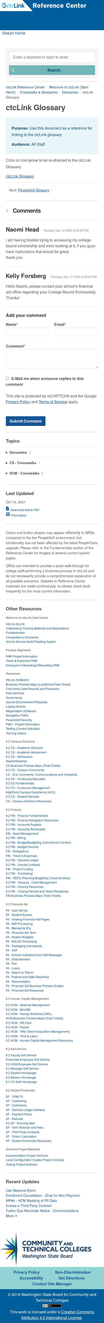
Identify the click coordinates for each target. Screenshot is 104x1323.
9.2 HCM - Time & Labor (21, 1036)
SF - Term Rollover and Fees (24, 1127)
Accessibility (31, 1278)
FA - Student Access (19, 915)
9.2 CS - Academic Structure (24, 748)
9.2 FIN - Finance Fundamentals (27, 815)
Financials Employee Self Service (28, 1059)
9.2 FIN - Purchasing (19, 873)
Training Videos (16, 733)
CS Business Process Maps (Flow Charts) (33, 765)
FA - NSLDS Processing (21, 941)
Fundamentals (15, 632)
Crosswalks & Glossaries (39, 92)
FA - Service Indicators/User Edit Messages (34, 955)
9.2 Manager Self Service (22, 1068)
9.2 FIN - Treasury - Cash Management (31, 882)
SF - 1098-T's (14, 1096)
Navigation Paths (17, 715)
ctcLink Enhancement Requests (26, 702)
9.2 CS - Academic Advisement (26, 752)
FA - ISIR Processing (19, 923)
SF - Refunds (14, 1119)
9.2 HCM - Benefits (18, 1009)
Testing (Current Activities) (23, 728)
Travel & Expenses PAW (21, 660)
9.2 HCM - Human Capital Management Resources (39, 1040)
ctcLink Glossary (20, 176)
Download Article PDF (24, 510)
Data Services (15, 693)
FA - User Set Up (17, 910)
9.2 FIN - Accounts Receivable (25, 829)
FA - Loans (13, 968)
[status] (52, 135)
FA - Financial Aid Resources (25, 990)
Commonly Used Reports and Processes (32, 689)
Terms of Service (53, 401)
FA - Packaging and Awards (24, 946)
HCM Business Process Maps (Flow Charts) (34, 1018)
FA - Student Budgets (19, 937)
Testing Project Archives (21, 1164)
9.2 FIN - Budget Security (22, 847)
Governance (14, 697)
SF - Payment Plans (19, 1114)
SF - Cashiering (16, 1101)
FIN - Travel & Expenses (21, 856)
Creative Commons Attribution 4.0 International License (57, 1314)
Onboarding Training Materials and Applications (37, 628)
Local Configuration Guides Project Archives (35, 1160)
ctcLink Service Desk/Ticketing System (31, 641)
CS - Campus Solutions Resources (29, 801)
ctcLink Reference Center (25, 87)
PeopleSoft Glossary (33, 190)
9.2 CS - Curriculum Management (28, 788)
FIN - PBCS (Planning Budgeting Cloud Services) (38, 878)
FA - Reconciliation (18, 981)
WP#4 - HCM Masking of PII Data (31, 1200)
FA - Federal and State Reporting (27, 977)
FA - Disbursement (18, 959)
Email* (60, 324)
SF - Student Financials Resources (28, 1141)
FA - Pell (11, 963)
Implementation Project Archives (27, 1155)
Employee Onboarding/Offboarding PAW (32, 665)
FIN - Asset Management (22, 833)
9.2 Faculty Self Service (21, 1055)
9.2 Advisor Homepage (21, 1077)
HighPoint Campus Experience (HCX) (30, 792)
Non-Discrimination (73, 1272)
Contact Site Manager (52, 1283)
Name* (12, 324)
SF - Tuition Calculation (21, 1136)
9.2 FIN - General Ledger (22, 860)
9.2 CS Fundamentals (20, 783)
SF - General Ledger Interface (25, 1110)
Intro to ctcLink (15, 624)
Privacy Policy (18, 401)
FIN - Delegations (17, 851)
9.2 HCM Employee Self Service (27, 1064)
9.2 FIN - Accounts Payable (23, 824)
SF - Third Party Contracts (22, 1132)
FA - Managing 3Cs (18, 928)
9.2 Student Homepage (21, 1073)
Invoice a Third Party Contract (29, 1205)
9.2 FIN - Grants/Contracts (23, 865)
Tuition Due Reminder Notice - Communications (42, 1210)
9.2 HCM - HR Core (18, 1023)
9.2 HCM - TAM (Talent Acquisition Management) (38, 1031)
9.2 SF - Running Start (20, 1123)
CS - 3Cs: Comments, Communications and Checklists (41, 774)
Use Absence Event (21, 1190)
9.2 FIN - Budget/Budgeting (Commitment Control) (38, 842)
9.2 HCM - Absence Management (28, 1005)
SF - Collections (16, 1105)
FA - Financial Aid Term (21, 932)
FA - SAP (11, 950)
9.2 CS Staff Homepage (21, 1082)
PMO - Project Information (23, 724)
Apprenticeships (16, 761)
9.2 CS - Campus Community (25, 770)
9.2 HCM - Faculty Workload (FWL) (29, 1014)
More (10, 1215)
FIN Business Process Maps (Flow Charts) (33, 895)
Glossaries (70, 92)
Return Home (13, 33)
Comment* (15, 346)
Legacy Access (16, 706)
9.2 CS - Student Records (22, 796)
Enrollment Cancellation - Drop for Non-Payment (43, 1195)
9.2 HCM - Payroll (17, 1027)
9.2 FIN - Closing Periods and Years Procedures (37, 891)
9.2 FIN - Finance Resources (24, 886)
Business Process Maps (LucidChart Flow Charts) (38, 684)
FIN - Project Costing (19, 869)
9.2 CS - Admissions (19, 756)
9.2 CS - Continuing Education (26, 779)
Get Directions (72, 1278)
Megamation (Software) (21, 711)
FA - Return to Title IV (19, 972)
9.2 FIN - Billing (16, 838)
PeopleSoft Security (19, 720)
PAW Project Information (21, 656)
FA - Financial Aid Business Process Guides (34, 986)
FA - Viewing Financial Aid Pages (27, 919)
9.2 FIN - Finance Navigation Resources (32, 820)
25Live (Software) (17, 680)
